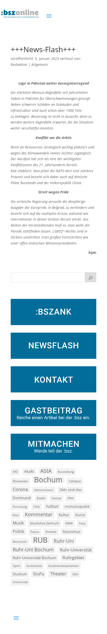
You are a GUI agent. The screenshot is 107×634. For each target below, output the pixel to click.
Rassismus (71, 531)
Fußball (52, 506)
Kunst (80, 514)
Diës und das (71, 490)
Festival (56, 498)
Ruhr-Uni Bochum (33, 549)
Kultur (64, 514)
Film (70, 498)
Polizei (34, 532)
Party (82, 523)
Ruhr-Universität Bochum (34, 557)
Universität (20, 582)
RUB (40, 539)
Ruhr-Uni (64, 541)
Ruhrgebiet (73, 557)
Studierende (34, 566)
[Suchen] (90, 277)
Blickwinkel (20, 481)
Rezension (20, 541)
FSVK (36, 506)
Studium (20, 574)
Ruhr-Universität (76, 550)
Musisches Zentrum (44, 523)
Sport (16, 566)
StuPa (38, 574)
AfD (15, 472)
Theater (58, 574)
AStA (46, 470)
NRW (69, 523)
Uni (75, 574)
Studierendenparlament (63, 566)
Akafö (29, 471)
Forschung (20, 507)
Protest (51, 532)
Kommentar (39, 514)
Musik (18, 523)
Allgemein (39, 64)
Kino (16, 515)
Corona (20, 489)
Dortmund (22, 497)
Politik (18, 531)
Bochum (48, 479)
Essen (41, 498)
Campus (75, 481)
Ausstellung (66, 472)
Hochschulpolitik (77, 506)
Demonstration (44, 490)
